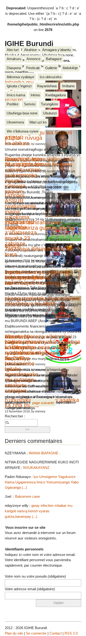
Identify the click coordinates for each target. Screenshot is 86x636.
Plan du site (14, 633)
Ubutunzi (50, 113)
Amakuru (14, 59)
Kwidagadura (55, 95)
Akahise (30, 50)
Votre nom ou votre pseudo (35, 576)
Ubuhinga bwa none (22, 113)
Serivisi (29, 104)
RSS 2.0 (71, 633)
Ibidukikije (70, 68)
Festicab (33, 68)
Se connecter (36, 633)
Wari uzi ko (38, 122)
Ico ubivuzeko (50, 77)
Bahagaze (54, 59)
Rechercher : (15, 416)
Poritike (12, 104)
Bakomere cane (27, 496)
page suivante (43, 403)
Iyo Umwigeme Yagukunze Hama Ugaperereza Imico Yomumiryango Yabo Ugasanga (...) (42, 482)
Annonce (33, 59)
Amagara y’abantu (56, 50)
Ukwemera (15, 122)
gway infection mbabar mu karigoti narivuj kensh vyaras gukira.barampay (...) (38, 510)
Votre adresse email (30, 589)
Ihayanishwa (47, 86)
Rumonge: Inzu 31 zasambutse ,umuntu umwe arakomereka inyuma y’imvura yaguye (24, 175)
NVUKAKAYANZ (36, 468)
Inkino (35, 95)
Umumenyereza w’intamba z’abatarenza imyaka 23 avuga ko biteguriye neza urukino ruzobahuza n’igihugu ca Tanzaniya (42, 347)
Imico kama (16, 95)
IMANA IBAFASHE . (44, 453)
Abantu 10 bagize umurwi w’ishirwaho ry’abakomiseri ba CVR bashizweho (23, 350)
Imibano (68, 86)
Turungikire (49, 104)
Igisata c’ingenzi (19, 86)
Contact (55, 633)
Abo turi (13, 50)
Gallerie (51, 68)
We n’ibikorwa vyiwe (22, 131)
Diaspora (14, 68)
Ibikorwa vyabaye (20, 77)
